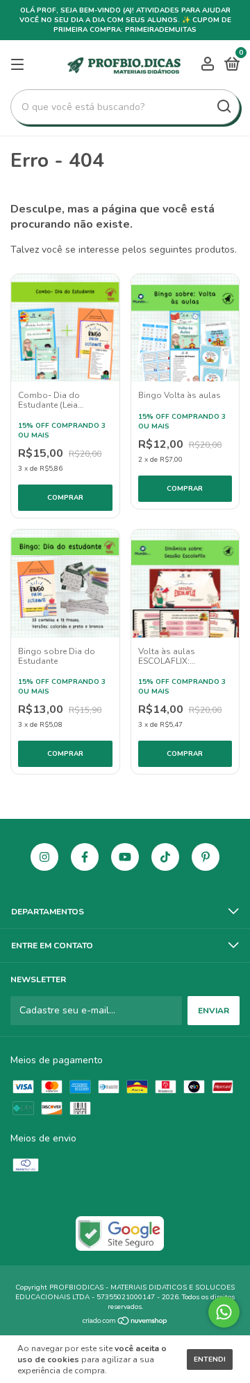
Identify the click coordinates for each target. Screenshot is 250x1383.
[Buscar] (223, 106)
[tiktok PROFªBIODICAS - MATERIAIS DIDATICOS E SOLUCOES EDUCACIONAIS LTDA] (165, 857)
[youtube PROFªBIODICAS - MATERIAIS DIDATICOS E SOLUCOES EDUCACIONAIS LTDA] (125, 857)
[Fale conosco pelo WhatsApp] (224, 1312)
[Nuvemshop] (125, 1321)
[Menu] (19, 65)
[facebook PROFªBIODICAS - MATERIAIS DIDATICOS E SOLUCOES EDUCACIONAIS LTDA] (85, 857)
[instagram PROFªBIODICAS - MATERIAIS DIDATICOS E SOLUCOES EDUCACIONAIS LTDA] (44, 857)
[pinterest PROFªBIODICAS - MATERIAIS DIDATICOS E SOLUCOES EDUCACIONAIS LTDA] (205, 857)
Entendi (210, 1359)
